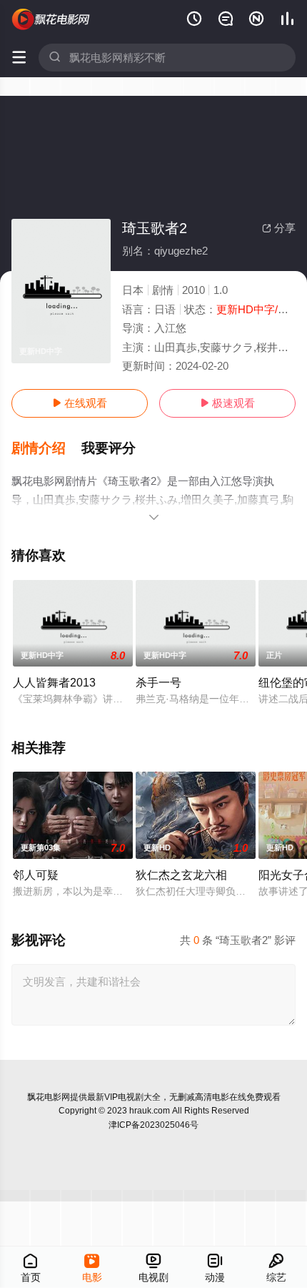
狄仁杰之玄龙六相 (181, 874)
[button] (46, 448)
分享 (279, 228)
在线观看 (79, 403)
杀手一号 (158, 682)
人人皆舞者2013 (54, 682)
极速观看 (227, 403)
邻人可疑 (36, 874)
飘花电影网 (48, 1097)
